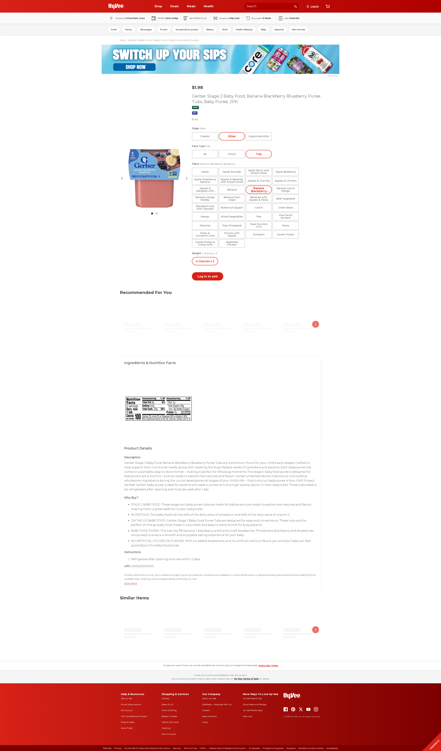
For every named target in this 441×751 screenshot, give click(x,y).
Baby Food (160, 40)
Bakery (210, 29)
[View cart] (327, 6)
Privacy (118, 748)
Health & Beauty (244, 29)
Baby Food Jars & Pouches (183, 40)
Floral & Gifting (169, 710)
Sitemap (107, 748)
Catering (166, 728)
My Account (127, 710)
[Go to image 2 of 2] (156, 213)
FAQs (205, 722)
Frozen (163, 29)
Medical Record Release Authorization (227, 748)
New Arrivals (298, 29)
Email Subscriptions (131, 704)
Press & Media (127, 722)
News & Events (209, 716)
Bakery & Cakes (169, 716)
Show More (130, 583)
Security (177, 748)
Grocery (166, 698)
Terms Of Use (190, 748)
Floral (225, 29)
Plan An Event (169, 734)
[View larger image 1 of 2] (154, 178)
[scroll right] (315, 324)
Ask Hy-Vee (126, 698)
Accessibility (332, 748)
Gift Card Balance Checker (134, 716)
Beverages (146, 29)
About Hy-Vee (209, 698)
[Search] (295, 6)
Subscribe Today (268, 665)
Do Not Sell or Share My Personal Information (147, 748)
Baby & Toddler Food (140, 40)
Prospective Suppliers (273, 748)
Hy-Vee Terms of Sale (246, 678)
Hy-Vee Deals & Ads (252, 698)
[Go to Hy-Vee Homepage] (116, 6)
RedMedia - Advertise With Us (216, 704)
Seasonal (279, 29)
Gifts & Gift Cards (170, 722)
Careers (206, 710)
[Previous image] (122, 178)
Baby (263, 29)
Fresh (114, 29)
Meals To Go (167, 704)
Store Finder (127, 728)
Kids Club (247, 716)
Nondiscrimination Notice (311, 748)
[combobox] (272, 6)
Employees (254, 748)
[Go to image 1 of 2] (152, 213)
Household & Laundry (187, 29)
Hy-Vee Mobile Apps (253, 710)
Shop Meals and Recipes (254, 704)
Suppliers (291, 748)
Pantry (128, 29)
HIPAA (203, 748)
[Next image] (187, 178)
